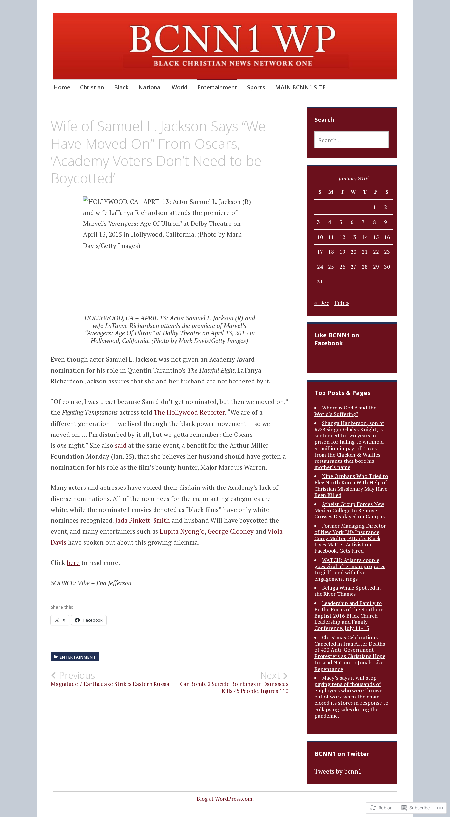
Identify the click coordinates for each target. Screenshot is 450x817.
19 (342, 251)
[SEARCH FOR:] (351, 139)
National (150, 87)
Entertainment (217, 87)
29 (376, 266)
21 (365, 251)
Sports (256, 87)
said (121, 445)
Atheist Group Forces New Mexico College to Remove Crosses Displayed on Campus (349, 510)
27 (353, 266)
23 (387, 251)
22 (376, 251)
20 (353, 251)
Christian (92, 87)
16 (387, 237)
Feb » (341, 303)
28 (365, 266)
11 (331, 237)
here (73, 562)
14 (365, 237)
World (179, 87)
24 (320, 266)
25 (331, 266)
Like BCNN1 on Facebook (336, 339)
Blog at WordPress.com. (225, 798)
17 (320, 251)
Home (61, 87)
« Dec (321, 303)
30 (387, 266)
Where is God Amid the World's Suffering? (345, 410)
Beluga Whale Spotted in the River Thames (347, 590)
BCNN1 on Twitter (341, 754)
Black (121, 87)
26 (342, 266)
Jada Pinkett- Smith (142, 520)
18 (331, 251)
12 (342, 237)
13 (353, 237)
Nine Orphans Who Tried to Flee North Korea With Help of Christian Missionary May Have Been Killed (351, 485)
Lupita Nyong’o (182, 531)
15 (376, 237)
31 (320, 281)
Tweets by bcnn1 (338, 771)
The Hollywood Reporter (189, 412)
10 (320, 237)
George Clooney (231, 531)
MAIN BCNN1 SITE (300, 87)
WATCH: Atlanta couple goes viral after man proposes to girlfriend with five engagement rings (349, 569)
